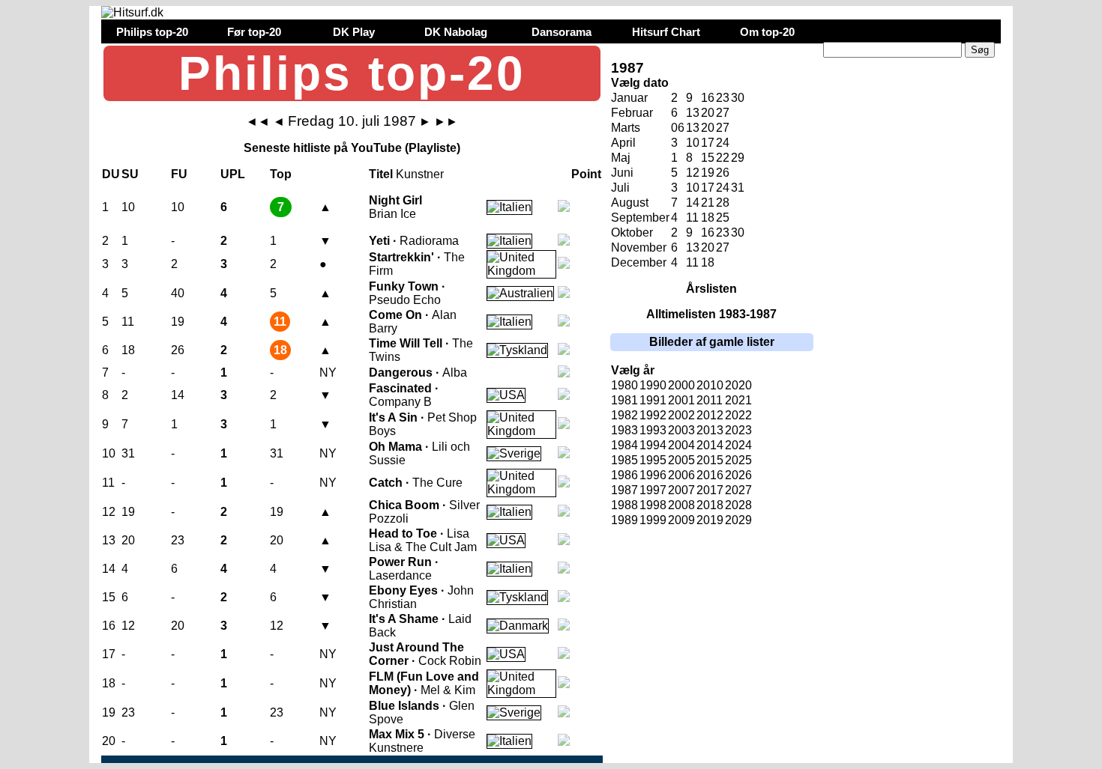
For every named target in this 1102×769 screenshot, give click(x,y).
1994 (652, 445)
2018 (709, 505)
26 (722, 172)
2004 (681, 445)
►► (446, 121)
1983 (624, 430)
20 (707, 112)
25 (722, 217)
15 (707, 157)
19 (707, 172)
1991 (652, 400)
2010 (709, 385)
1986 (624, 475)
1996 (652, 475)
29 (737, 157)
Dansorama (561, 31)
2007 (681, 490)
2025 (738, 460)
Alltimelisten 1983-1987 (711, 314)
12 (692, 172)
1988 (624, 505)
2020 (738, 385)
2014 (709, 445)
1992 (652, 415)
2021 (738, 400)
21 (707, 202)
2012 (709, 415)
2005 (681, 460)
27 (722, 112)
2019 (709, 520)
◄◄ (258, 121)
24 (722, 142)
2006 (681, 475)
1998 (652, 505)
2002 (681, 415)
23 (722, 97)
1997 (652, 490)
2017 (709, 490)
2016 (709, 475)
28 (722, 202)
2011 (709, 400)
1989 (624, 520)
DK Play (354, 31)
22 (722, 157)
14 (692, 202)
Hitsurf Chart (666, 31)
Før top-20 (254, 31)
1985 (624, 460)
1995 (652, 460)
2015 (709, 460)
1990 (652, 385)
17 (707, 142)
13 (692, 112)
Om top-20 (767, 31)
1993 (652, 430)
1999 (652, 520)
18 (707, 217)
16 (707, 97)
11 (692, 217)
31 (737, 187)
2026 (738, 475)
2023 (738, 430)
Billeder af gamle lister (711, 341)
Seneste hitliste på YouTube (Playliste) (352, 148)
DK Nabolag (455, 31)
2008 (681, 505)
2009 (681, 520)
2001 (681, 400)
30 (737, 97)
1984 (624, 445)
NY (328, 372)
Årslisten (711, 288)
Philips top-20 (152, 31)
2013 (709, 430)
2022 (738, 415)
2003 (681, 430)
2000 (681, 385)
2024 (738, 445)
